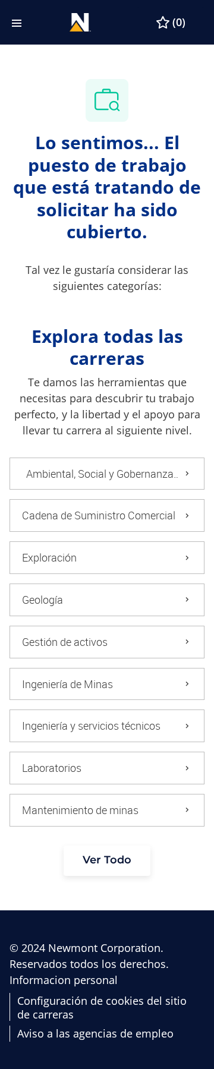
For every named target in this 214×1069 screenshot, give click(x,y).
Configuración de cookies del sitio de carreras (102, 1007)
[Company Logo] (80, 21)
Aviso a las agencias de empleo (95, 1033)
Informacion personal (64, 980)
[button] (107, 861)
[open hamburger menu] (17, 22)
